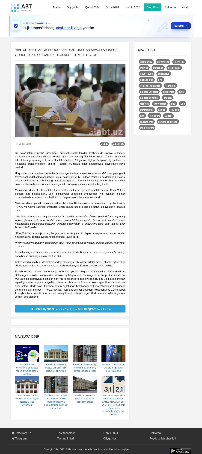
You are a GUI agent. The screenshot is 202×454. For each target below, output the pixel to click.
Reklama (170, 7)
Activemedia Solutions (91, 449)
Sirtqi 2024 (112, 7)
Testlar (57, 7)
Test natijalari (65, 438)
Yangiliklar (152, 7)
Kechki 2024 (132, 7)
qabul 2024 (118, 144)
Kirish (185, 7)
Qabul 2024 (92, 7)
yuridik (104, 144)
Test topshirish (66, 433)
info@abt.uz (23, 433)
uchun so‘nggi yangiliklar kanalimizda (73, 308)
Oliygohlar (73, 7)
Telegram (21, 438)
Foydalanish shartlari (163, 438)
